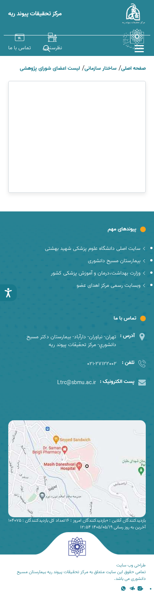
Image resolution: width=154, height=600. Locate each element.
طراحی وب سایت (131, 565)
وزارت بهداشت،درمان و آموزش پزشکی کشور (96, 273)
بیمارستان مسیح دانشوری (114, 261)
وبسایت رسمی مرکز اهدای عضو (109, 285)
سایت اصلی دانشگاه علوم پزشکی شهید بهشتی (93, 248)
